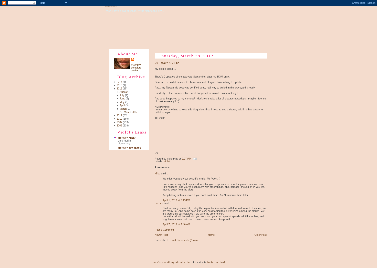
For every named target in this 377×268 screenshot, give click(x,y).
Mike (157, 173)
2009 (119, 122)
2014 (119, 82)
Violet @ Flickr (126, 137)
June (122, 98)
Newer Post (161, 235)
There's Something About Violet (111, 6)
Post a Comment (164, 229)
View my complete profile (136, 68)
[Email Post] (194, 158)
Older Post (260, 235)
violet (167, 161)
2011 (119, 115)
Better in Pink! (216, 262)
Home (211, 235)
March (123, 108)
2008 (119, 125)
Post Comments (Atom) (184, 240)
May (122, 102)
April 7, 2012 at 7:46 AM (176, 224)
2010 (119, 118)
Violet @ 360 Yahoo (129, 147)
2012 (119, 88)
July (122, 95)
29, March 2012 (128, 112)
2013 (119, 85)
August (124, 92)
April (122, 105)
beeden (159, 203)
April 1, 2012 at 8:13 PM (176, 200)
